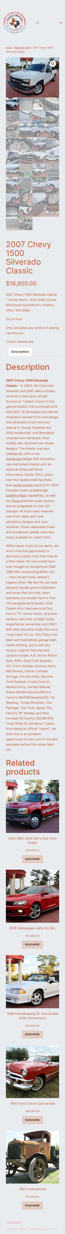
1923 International (32, 1189)
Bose (16, 501)
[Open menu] (38, 23)
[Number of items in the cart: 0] (61, 23)
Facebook (14, 1221)
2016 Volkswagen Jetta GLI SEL (32, 928)
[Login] (55, 23)
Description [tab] (20, 351)
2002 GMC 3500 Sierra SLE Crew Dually (32, 840)
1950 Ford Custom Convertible (32, 1103)
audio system (23, 485)
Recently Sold (22, 47)
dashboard (14, 459)
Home (9, 47)
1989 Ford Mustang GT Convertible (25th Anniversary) (32, 1016)
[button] (53, 64)
